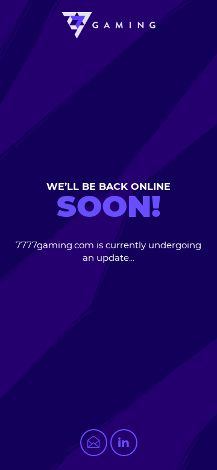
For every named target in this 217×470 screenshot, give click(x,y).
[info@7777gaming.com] (93, 442)
